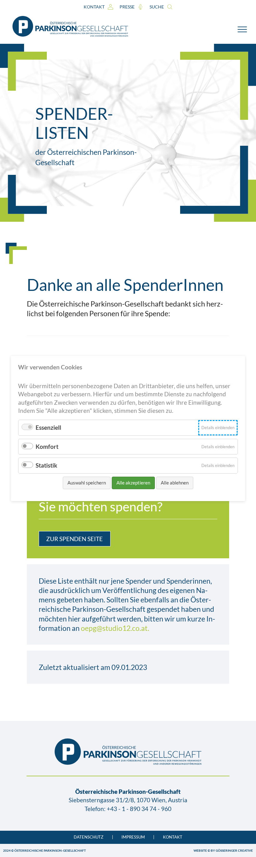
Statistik (46, 465)
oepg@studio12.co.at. (115, 628)
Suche (157, 6)
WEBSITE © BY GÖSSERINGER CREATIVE (223, 850)
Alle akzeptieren (133, 482)
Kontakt (94, 6)
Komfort (47, 446)
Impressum (133, 837)
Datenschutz (88, 837)
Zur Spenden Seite (74, 538)
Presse (127, 6)
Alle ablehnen (175, 482)
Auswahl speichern (86, 482)
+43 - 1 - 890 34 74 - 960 (139, 808)
